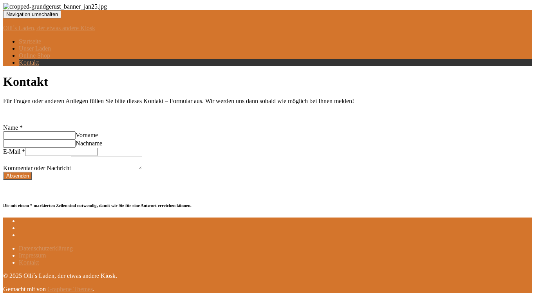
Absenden (17, 176)
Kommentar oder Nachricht (37, 168)
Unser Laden (35, 48)
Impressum (32, 255)
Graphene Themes (70, 289)
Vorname (87, 135)
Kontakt (29, 62)
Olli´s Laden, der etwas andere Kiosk (49, 28)
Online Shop (34, 55)
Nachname (89, 143)
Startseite (30, 41)
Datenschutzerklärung (46, 248)
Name (13, 127)
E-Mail (14, 151)
